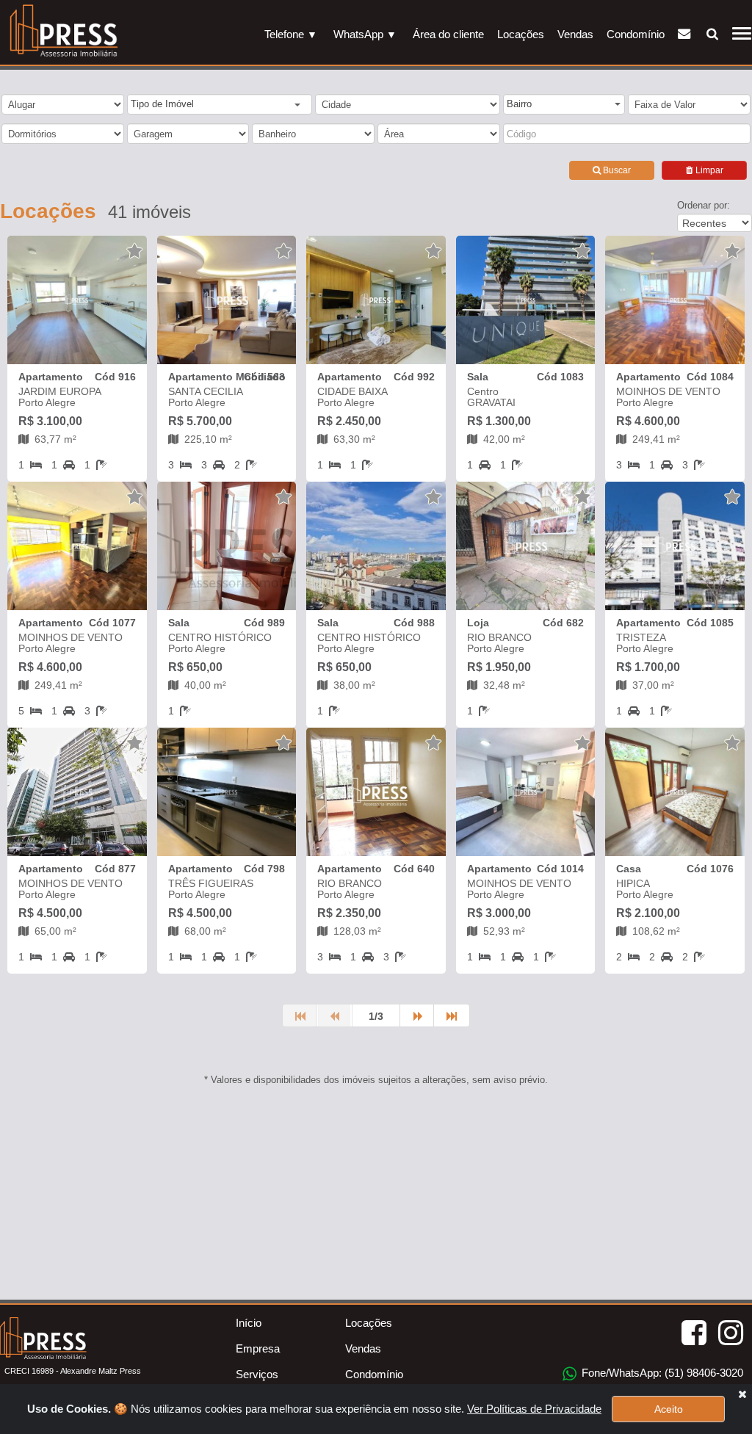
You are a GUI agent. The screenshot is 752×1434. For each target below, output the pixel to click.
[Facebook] (694, 1333)
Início (248, 1323)
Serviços (257, 1374)
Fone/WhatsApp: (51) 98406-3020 (661, 1372)
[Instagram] (730, 1333)
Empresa (258, 1348)
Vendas (575, 34)
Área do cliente (448, 34)
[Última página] (451, 1015)
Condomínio (636, 34)
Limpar (708, 170)
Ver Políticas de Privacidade (534, 1408)
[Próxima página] (418, 1015)
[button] (215, 105)
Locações (520, 34)
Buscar (616, 170)
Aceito (668, 1409)
